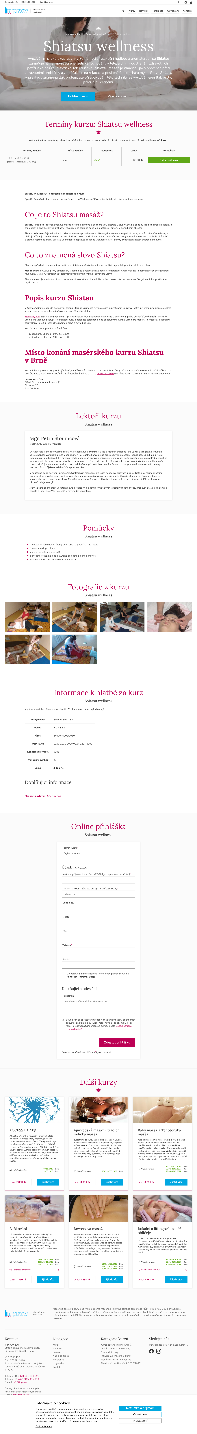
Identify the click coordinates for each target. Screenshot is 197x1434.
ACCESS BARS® (23, 1130)
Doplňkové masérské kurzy (115, 1348)
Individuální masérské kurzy (116, 1355)
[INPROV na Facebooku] (186, 2)
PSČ (64, 931)
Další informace (44, 1426)
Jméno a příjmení (96, 874)
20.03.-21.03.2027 (173, 1264)
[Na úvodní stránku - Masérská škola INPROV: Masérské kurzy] (16, 11)
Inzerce (57, 1352)
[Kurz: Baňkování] (34, 1208)
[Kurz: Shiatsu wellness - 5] (27, 649)
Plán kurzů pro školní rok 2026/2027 (121, 1363)
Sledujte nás (159, 1338)
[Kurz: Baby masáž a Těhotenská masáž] (162, 1110)
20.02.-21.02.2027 (173, 1169)
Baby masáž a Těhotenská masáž (159, 1132)
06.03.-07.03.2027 (109, 1171)
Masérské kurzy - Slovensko (116, 1359)
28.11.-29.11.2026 (45, 1262)
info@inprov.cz (46, 2)
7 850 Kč (21, 1182)
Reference (157, 10)
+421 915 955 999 (28, 1379)
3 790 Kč (149, 1182)
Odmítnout (140, 1414)
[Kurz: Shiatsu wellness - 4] (169, 617)
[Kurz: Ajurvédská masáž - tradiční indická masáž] (98, 1110)
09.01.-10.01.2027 (109, 1266)
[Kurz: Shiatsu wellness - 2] (74, 617)
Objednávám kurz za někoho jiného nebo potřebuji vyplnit (98, 975)
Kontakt (187, 10)
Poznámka (68, 995)
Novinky (143, 10)
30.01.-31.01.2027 (173, 1262)
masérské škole (105, 373)
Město (65, 916)
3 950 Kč (149, 1279)
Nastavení (140, 1420)
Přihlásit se (76, 96)
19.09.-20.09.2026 (45, 1259)
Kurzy (132, 10)
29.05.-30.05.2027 (173, 1171)
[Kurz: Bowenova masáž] (98, 1208)
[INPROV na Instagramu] (191, 2)
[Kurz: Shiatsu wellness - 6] (74, 649)
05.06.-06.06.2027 (109, 1269)
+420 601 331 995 (27, 2)
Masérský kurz (32, 316)
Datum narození (90, 888)
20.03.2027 (48, 1171)
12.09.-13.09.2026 (109, 1264)
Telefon (67, 945)
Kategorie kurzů (114, 1338)
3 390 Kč (85, 1182)
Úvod (123, 11)
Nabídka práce (61, 1355)
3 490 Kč (21, 1279)
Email (66, 959)
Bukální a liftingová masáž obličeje (159, 1230)
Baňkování (18, 1228)
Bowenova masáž (88, 1228)
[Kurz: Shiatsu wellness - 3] (122, 617)
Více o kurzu (116, 96)
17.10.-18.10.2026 (173, 1259)
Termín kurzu (70, 847)
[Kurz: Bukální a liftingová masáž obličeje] (162, 1208)
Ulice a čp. (68, 902)
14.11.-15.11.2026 (173, 1166)
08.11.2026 (48, 1169)
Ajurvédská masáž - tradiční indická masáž (97, 1132)
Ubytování (173, 10)
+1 (57, 1269)
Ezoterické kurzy (109, 1352)
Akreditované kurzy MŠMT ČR (117, 1344)
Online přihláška (169, 160)
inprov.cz (70, 34)
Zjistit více (48, 1182)
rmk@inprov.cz (21, 1394)
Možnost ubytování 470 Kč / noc (43, 796)
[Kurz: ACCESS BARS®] (34, 1110)
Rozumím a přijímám (140, 1408)
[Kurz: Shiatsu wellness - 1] (27, 617)
